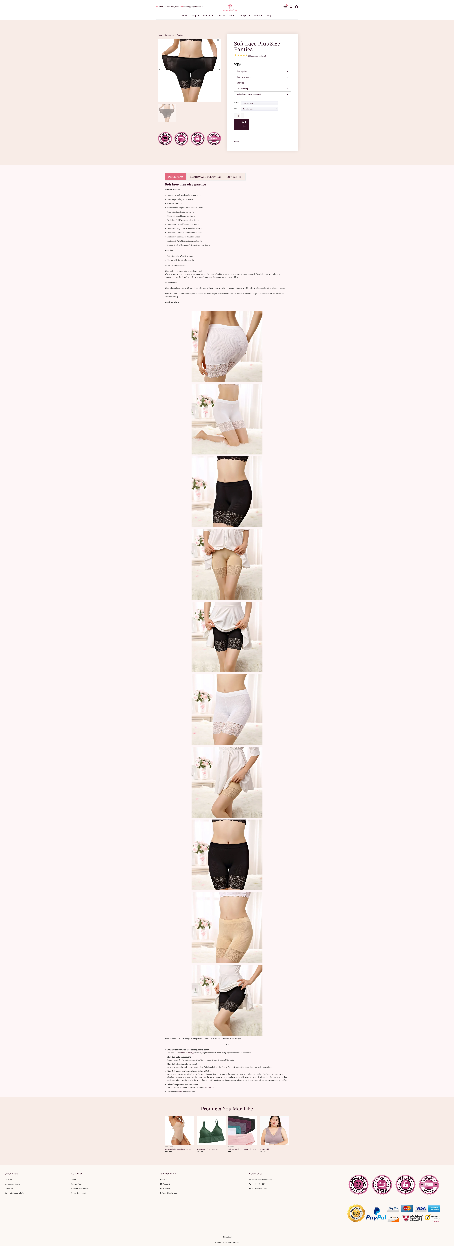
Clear (276, 100)
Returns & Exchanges (168, 1193)
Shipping (240, 83)
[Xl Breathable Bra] (274, 1129)
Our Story (8, 1179)
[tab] (262, 71)
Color (236, 103)
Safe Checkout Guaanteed (249, 94)
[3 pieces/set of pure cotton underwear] (242, 1129)
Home (160, 35)
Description (242, 71)
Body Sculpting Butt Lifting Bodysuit (178, 1149)
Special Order (76, 1184)
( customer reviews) (257, 56)
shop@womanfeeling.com (261, 1179)
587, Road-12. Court (259, 1188)
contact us (209, 1087)
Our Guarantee (244, 77)
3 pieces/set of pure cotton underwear (242, 1149)
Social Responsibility (79, 1193)
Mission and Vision (12, 1184)
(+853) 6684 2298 (258, 1184)
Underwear (169, 35)
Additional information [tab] (205, 176)
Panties (180, 35)
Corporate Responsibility (14, 1193)
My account (165, 1184)
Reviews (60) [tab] (234, 176)
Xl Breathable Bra (266, 1149)
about (179, 1092)
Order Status (165, 1188)
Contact (163, 1179)
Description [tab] (175, 176)
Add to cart (244, 124)
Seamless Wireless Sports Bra (207, 1149)
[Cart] (285, 7)
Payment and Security (80, 1188)
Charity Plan (9, 1188)
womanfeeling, (187, 1053)
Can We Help (242, 88)
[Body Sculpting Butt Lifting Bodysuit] (179, 1129)
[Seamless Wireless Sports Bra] (211, 1129)
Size (235, 108)
